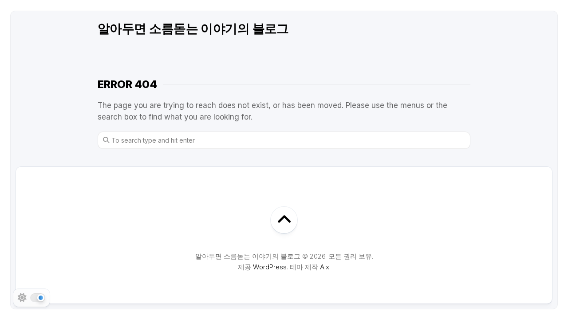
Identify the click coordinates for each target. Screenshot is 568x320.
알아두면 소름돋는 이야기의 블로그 (193, 28)
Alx (324, 267)
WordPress (270, 267)
